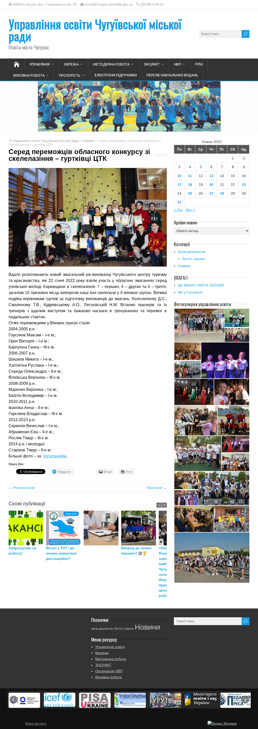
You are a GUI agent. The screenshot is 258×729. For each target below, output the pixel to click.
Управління (39, 64)
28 (222, 193)
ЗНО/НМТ (152, 64)
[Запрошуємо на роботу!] (27, 528)
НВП (177, 64)
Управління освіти (110, 647)
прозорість (69, 75)
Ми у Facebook (190, 292)
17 (179, 185)
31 (179, 202)
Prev (14, 700)
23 (244, 185)
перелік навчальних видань (172, 75)
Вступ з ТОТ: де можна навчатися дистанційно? (61, 553)
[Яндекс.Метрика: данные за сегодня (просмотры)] (222, 723)
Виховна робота (29, 75)
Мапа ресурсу (36, 723)
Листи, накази (193, 259)
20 (211, 185)
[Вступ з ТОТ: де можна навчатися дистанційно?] (65, 528)
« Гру (178, 210)
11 (190, 176)
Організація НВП (109, 671)
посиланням (55, 456)
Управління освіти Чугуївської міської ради (95, 30)
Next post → (157, 488)
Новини (184, 266)
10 (179, 176)
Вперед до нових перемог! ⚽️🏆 (136, 550)
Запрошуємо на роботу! (22, 550)
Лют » (190, 210)
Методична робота (111, 64)
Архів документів (191, 252)
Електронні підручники (116, 75)
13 (211, 176)
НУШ (199, 64)
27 (211, 193)
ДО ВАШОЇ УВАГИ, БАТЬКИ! (201, 285)
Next (245, 700)
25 (190, 193)
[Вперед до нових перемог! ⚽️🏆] (140, 528)
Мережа (71, 64)
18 (190, 185)
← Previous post (22, 488)
